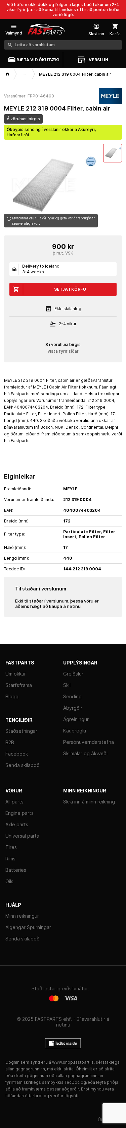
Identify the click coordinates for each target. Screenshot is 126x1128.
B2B (9, 742)
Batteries (15, 870)
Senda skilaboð (22, 765)
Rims (10, 858)
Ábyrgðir (72, 708)
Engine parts (19, 813)
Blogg (11, 696)
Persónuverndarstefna (88, 742)
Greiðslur (73, 674)
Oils (9, 881)
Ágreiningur (76, 719)
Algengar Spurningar (28, 927)
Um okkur (15, 674)
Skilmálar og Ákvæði (85, 753)
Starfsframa (18, 685)
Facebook (16, 754)
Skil (67, 685)
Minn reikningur (22, 916)
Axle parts (16, 824)
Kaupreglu (74, 730)
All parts (14, 801)
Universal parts (22, 836)
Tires (11, 847)
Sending (72, 696)
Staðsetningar (21, 731)
